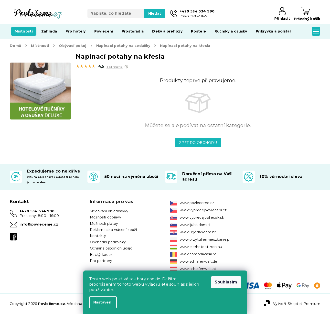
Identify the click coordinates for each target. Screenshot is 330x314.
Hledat (154, 13)
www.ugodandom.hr (198, 232)
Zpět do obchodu (198, 143)
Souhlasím (226, 282)
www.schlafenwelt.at (198, 269)
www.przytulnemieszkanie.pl (205, 239)
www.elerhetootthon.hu (201, 247)
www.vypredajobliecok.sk (202, 217)
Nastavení (103, 302)
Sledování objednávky (109, 211)
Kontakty (98, 236)
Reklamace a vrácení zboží (113, 229)
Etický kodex (101, 254)
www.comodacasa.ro (198, 254)
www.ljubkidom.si (195, 225)
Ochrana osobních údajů (111, 248)
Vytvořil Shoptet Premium (296, 303)
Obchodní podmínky (108, 242)
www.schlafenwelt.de (198, 261)
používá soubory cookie (136, 279)
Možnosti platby (104, 223)
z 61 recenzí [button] (114, 66)
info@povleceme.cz (39, 224)
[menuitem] (23, 31)
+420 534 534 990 (37, 211)
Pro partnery (101, 261)
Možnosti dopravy (105, 217)
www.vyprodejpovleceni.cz (203, 210)
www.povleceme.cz (197, 203)
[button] (126, 66)
